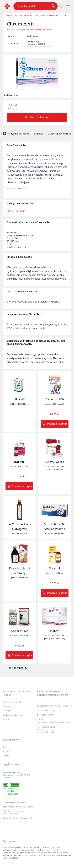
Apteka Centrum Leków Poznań (19, 15)
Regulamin (7, 706)
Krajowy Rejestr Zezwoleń (14, 802)
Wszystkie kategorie (18, 133)
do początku (16, 668)
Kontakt (6, 719)
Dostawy (6, 710)
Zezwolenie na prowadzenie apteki (18, 806)
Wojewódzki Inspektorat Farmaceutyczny (13, 812)
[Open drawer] (68, 6)
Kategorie (7, 751)
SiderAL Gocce (54, 462)
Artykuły (6, 755)
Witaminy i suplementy (47, 15)
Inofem (54, 631)
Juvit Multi (19, 462)
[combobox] (35, 6)
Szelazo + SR (19, 631)
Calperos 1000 (55, 399)
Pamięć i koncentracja (59, 133)
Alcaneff (19, 399)
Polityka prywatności (12, 702)
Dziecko (38, 133)
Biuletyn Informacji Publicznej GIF (17, 818)
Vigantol (54, 568)
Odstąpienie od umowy (13, 715)
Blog (4, 747)
